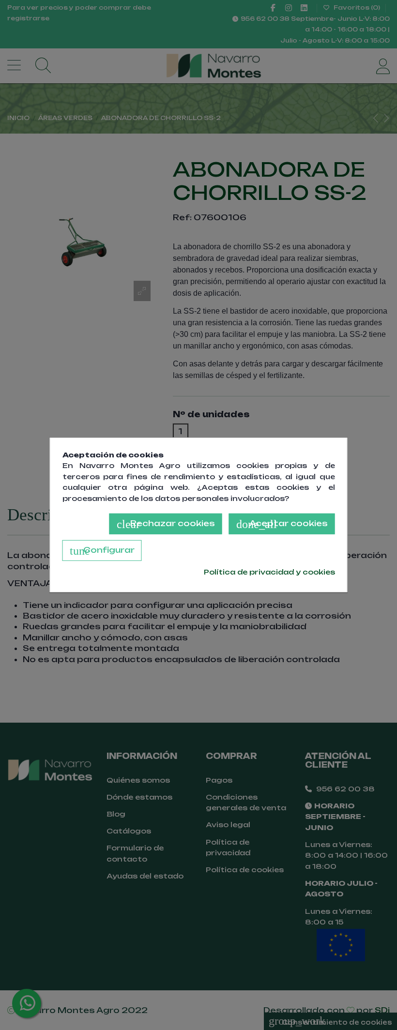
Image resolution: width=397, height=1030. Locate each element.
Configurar (102, 551)
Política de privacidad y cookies (269, 572)
